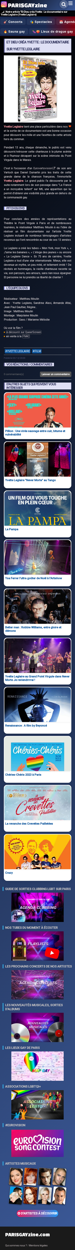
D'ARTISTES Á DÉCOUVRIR (38, 1213)
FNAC (25, 336)
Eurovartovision (42, 168)
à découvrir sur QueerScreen (23, 332)
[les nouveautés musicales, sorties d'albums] (37, 1028)
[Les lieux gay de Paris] (37, 1066)
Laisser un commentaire (56, 374)
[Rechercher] (63, 4)
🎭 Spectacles (41, 22)
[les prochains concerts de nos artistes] (37, 985)
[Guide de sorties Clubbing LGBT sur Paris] (37, 908)
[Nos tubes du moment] (37, 946)
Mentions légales (38, 1245)
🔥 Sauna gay (14, 31)
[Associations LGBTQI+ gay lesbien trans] (37, 1105)
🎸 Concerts (12, 22)
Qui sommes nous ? (16, 1245)
